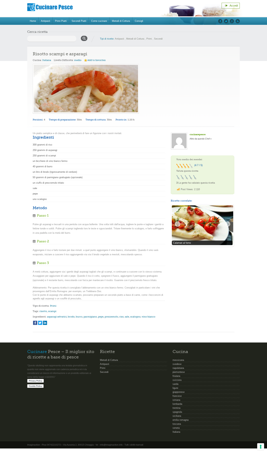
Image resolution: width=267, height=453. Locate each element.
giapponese (179, 392)
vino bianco (148, 316)
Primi (149, 38)
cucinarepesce (198, 134)
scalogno (135, 316)
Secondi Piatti (79, 21)
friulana (176, 376)
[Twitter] (40, 323)
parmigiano (90, 316)
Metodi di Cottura (121, 21)
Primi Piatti (61, 21)
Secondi (158, 38)
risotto (43, 311)
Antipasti (45, 21)
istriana (176, 400)
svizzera (177, 380)
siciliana (177, 416)
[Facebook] (35, 323)
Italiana (46, 60)
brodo (71, 316)
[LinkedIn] (45, 323)
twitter (226, 21)
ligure (175, 388)
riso (121, 316)
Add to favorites (96, 60)
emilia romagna (181, 420)
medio (77, 60)
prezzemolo (111, 316)
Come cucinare (99, 21)
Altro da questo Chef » (201, 139)
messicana (178, 360)
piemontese (179, 372)
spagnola (177, 412)
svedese (177, 364)
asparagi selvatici (57, 316)
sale (127, 316)
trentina (176, 408)
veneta (176, 428)
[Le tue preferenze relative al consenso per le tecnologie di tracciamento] (260, 446)
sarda (175, 384)
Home (33, 21)
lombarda (177, 404)
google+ (232, 21)
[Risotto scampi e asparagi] (86, 88)
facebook (220, 21)
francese (177, 396)
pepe (101, 316)
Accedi (233, 5)
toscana (177, 424)
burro (79, 316)
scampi (52, 311)
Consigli (139, 21)
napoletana (178, 368)
